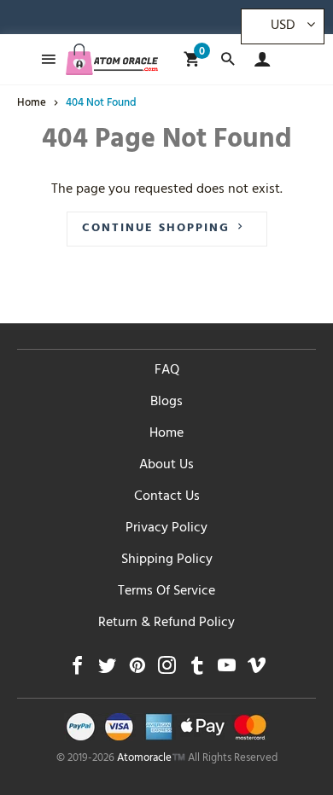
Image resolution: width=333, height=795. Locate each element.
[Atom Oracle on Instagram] (167, 670)
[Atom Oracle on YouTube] (227, 670)
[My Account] (258, 59)
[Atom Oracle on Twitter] (107, 670)
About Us (166, 466)
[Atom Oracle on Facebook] (77, 670)
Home (166, 434)
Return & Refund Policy (166, 623)
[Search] (227, 59)
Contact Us (167, 497)
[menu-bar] (44, 59)
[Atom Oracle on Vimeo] (257, 670)
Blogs (166, 402)
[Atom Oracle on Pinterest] (137, 670)
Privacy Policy (166, 529)
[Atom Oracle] (111, 59)
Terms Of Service (166, 592)
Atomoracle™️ (151, 759)
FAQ (167, 371)
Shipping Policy (167, 560)
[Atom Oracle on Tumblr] (197, 670)
